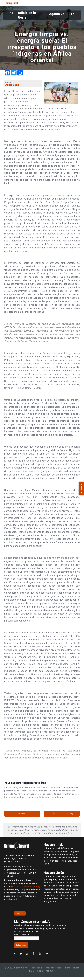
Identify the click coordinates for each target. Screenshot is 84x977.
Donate (22, 814)
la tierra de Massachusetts (25, 886)
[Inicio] (12, 3)
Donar (20, 913)
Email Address (21, 934)
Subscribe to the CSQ (62, 814)
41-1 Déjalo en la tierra (23, 15)
